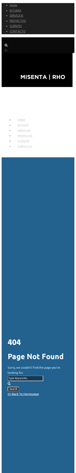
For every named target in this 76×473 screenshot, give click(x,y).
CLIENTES (16, 26)
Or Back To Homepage (23, 394)
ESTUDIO (15, 10)
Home (13, 5)
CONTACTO (18, 31)
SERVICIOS (16, 15)
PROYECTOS (18, 21)
